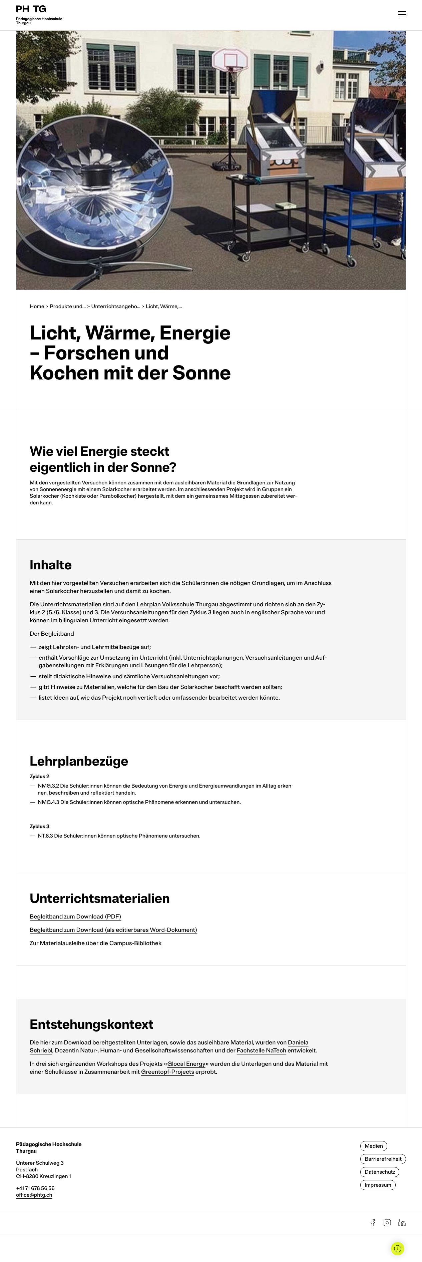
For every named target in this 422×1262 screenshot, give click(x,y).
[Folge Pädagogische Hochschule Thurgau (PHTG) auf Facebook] (373, 1225)
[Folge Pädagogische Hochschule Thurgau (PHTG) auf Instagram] (387, 1225)
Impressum (378, 1185)
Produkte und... (68, 306)
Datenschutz (380, 1172)
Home (37, 306)
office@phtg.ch (34, 1195)
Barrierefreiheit (383, 1159)
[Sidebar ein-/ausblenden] (397, 1248)
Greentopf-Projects (167, 1072)
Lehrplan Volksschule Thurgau (177, 604)
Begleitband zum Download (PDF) (75, 917)
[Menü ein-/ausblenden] (402, 15)
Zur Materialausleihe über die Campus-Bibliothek (95, 943)
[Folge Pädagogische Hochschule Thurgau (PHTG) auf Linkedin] (402, 1225)
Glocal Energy (186, 1064)
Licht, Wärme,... (164, 306)
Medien (374, 1146)
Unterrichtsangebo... (115, 306)
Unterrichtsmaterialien (70, 604)
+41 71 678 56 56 (35, 1188)
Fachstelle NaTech (262, 1050)
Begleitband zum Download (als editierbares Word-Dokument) (113, 930)
